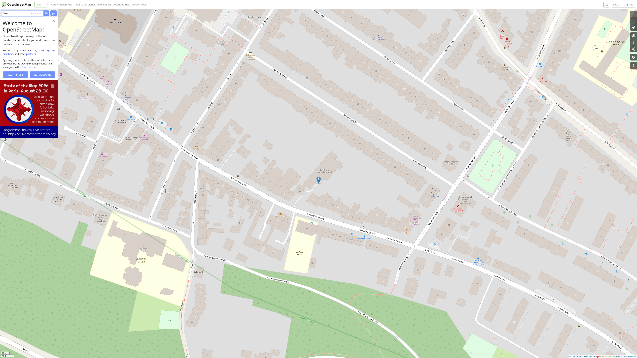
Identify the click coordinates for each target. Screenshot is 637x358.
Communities (104, 4)
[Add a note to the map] (633, 57)
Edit (38, 4)
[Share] (633, 49)
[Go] (46, 13)
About (144, 4)
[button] (319, 180)
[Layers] (633, 35)
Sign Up (628, 4)
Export (63, 4)
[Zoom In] (633, 14)
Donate (136, 4)
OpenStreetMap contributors (583, 356)
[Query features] (633, 65)
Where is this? (36, 13)
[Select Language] (606, 4)
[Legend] (633, 42)
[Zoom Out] (633, 20)
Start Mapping (43, 74)
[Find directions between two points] (53, 13)
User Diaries (88, 4)
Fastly (33, 50)
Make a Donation (607, 356)
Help (127, 4)
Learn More (15, 74)
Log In (616, 4)
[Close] (54, 21)
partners (31, 54)
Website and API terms (626, 356)
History (55, 4)
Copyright (118, 4)
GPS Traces (74, 4)
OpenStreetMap (19, 4)
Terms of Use (29, 67)
